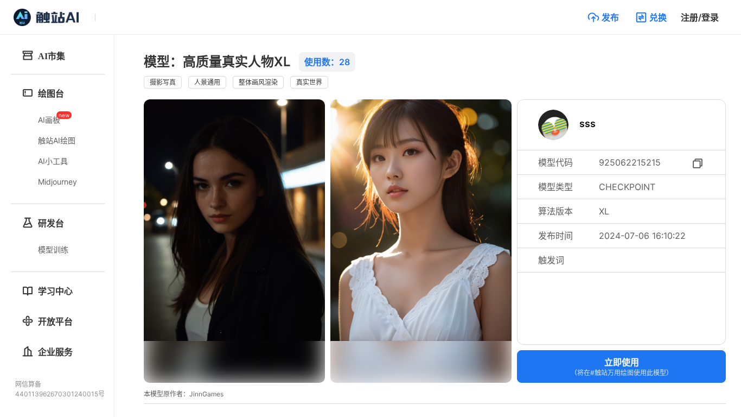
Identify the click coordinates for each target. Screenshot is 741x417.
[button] (603, 17)
